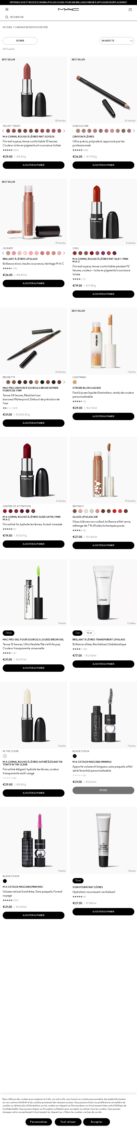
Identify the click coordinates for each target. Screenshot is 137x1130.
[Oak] (118, 131)
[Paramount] (27, 511)
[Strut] (59, 382)
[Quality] (103, 511)
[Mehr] (48, 131)
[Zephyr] (86, 511)
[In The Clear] (5, 756)
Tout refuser (68, 1122)
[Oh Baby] (8, 253)
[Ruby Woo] (92, 253)
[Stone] (129, 131)
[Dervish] (106, 131)
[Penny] (48, 382)
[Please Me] (36, 253)
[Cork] (123, 131)
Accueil (7, 27)
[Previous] (3, 130)
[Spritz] (120, 511)
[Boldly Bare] (89, 131)
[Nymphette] (14, 253)
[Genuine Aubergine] (19, 382)
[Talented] (114, 511)
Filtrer (20, 41)
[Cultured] (31, 253)
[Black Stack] (75, 756)
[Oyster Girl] (25, 253)
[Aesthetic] (126, 511)
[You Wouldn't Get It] (59, 131)
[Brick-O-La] (16, 511)
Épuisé (103, 790)
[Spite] (53, 253)
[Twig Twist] (36, 131)
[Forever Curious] (109, 253)
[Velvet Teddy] (8, 131)
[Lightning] (75, 382)
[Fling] (14, 382)
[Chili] (75, 253)
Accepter (97, 1122)
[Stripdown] (84, 131)
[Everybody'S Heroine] (103, 253)
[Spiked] (53, 382)
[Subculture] (78, 131)
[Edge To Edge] (112, 131)
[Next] (63, 130)
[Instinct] (75, 511)
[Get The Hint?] (53, 131)
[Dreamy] (59, 253)
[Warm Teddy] (19, 131)
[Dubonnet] (10, 511)
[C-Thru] (19, 253)
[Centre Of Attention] (5, 511)
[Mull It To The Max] (14, 131)
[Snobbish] (97, 511)
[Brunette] (8, 382)
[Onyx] (42, 382)
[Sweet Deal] (42, 131)
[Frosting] (92, 511)
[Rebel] (22, 511)
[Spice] (95, 131)
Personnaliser (38, 1122)
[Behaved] (80, 511)
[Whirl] (25, 131)
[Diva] (114, 253)
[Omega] (36, 382)
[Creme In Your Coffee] (33, 511)
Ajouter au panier (33, 165)
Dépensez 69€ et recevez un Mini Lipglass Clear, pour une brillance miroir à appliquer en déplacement (68, 2)
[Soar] (31, 131)
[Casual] (109, 511)
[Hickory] (25, 382)
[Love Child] (42, 253)
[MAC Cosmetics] (68, 9)
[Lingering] (31, 382)
